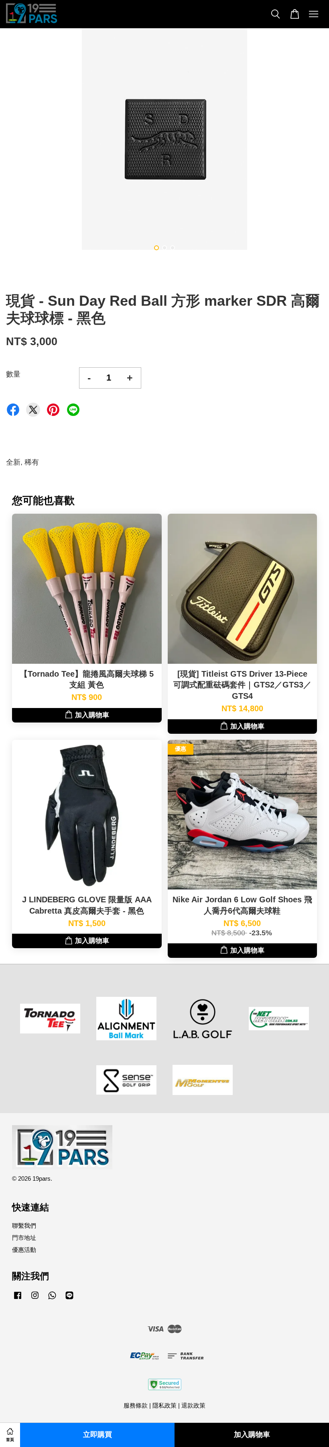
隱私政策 (164, 1405)
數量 (13, 374)
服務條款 (136, 1405)
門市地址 (24, 1237)
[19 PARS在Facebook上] (17, 1298)
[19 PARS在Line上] (69, 1298)
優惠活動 (24, 1249)
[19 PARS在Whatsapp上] (52, 1298)
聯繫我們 (24, 1225)
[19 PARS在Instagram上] (35, 1298)
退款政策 (193, 1405)
